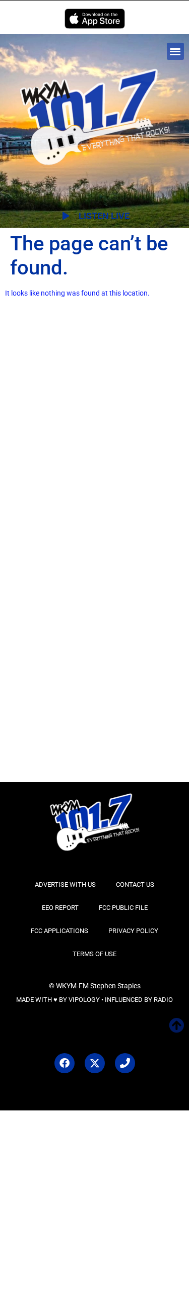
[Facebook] (64, 1063)
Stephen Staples (115, 986)
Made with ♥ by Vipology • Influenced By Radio (94, 999)
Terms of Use (94, 954)
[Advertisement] (94, 433)
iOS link (95, 19)
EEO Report (60, 907)
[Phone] (125, 1063)
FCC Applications (59, 930)
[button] (175, 51)
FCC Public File (123, 907)
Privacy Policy (133, 930)
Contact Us (135, 884)
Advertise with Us (65, 884)
